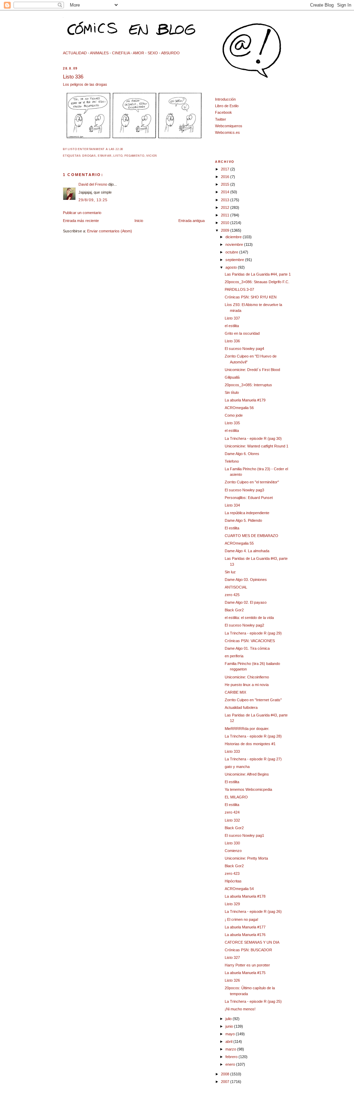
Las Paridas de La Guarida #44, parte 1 (258, 274)
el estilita (232, 326)
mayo (230, 1034)
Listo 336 (73, 77)
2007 (225, 1082)
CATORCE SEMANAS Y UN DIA (252, 942)
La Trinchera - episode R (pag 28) (253, 736)
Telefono (232, 461)
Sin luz (230, 572)
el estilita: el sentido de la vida (249, 617)
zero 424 (232, 812)
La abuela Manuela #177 (245, 927)
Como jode (234, 415)
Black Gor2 (234, 610)
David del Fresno (92, 184)
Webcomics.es (227, 132)
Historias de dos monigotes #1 (250, 744)
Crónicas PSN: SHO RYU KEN (251, 297)
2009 (225, 230)
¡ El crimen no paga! (241, 919)
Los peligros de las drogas (85, 84)
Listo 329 (232, 904)
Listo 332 (232, 820)
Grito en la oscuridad (242, 333)
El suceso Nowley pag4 (244, 348)
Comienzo (233, 851)
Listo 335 (232, 423)
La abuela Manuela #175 (245, 973)
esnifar (105, 155)
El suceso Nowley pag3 (244, 490)
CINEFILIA (121, 53)
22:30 (119, 149)
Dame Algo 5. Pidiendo (243, 520)
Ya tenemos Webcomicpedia (248, 789)
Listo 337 (232, 318)
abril (229, 1041)
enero (230, 1064)
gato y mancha (237, 767)
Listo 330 (232, 843)
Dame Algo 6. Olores (242, 454)
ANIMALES (99, 53)
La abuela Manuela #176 (245, 935)
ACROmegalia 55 (239, 543)
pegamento (134, 155)
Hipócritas (233, 881)
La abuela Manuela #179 (245, 400)
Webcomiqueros (228, 126)
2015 (225, 184)
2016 (225, 177)
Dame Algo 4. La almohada (247, 551)
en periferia (234, 656)
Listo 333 (232, 751)
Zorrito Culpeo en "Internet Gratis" (253, 700)
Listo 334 (232, 505)
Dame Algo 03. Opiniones (246, 579)
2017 (225, 169)
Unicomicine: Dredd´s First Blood (252, 370)
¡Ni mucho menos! (240, 1009)
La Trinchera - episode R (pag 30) (253, 438)
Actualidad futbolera (241, 707)
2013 (225, 200)
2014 (225, 192)
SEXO (153, 53)
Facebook (223, 112)
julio (229, 1019)
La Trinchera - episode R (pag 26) (253, 911)
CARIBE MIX (235, 692)
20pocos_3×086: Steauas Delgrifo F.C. (257, 282)
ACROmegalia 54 (239, 889)
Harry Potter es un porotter (247, 965)
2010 (225, 223)
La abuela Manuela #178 (245, 896)
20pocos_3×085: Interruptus (248, 385)
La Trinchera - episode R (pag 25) (253, 1001)
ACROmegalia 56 (239, 408)
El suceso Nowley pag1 (244, 835)
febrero (232, 1057)
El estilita (232, 528)
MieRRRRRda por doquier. (247, 728)
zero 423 (232, 873)
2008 (225, 1074)
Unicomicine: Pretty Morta (246, 858)
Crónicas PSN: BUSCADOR (248, 950)
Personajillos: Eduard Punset (249, 498)
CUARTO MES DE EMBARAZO (251, 536)
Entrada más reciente (81, 221)
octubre (232, 252)
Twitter (220, 119)
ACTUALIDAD (75, 53)
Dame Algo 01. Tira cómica (247, 648)
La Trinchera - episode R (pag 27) (253, 759)
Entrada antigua (191, 221)
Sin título (232, 392)
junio (229, 1026)
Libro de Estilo (227, 106)
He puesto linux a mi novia (247, 685)
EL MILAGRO (236, 797)
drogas (89, 155)
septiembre (235, 260)
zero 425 (232, 595)
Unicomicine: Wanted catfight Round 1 (256, 446)
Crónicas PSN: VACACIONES (250, 641)
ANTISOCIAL (236, 587)
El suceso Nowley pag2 (244, 625)
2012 (225, 207)
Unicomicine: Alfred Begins (247, 774)
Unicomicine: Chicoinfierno (247, 677)
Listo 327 (232, 957)
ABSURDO (170, 53)
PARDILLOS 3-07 (239, 289)
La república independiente (247, 513)
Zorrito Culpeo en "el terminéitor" (252, 482)
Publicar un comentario (82, 213)
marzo (231, 1049)
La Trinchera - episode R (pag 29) (253, 633)
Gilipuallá (232, 377)
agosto (231, 267)
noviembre (234, 244)
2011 (225, 215)
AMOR (138, 53)
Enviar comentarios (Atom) (109, 231)
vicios (151, 155)
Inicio (138, 221)
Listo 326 (232, 980)
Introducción (225, 99)
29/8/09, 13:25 (93, 200)
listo (117, 155)
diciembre (234, 237)
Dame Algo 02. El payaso (246, 602)
